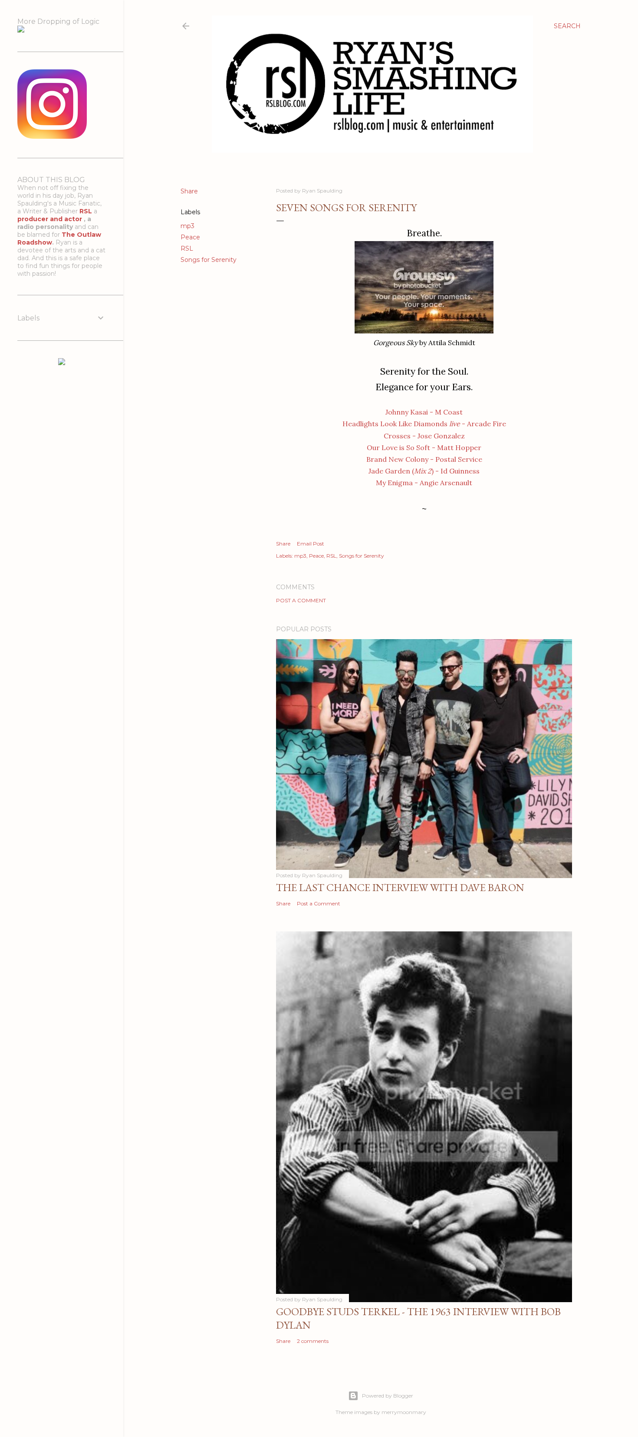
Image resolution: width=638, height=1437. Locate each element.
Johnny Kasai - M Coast (424, 412)
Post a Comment (301, 600)
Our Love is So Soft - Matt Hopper (424, 447)
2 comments (313, 1341)
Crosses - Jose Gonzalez (424, 435)
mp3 (187, 226)
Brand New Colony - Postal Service (424, 459)
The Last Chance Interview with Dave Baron (400, 887)
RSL (187, 248)
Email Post (310, 543)
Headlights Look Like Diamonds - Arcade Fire (424, 423)
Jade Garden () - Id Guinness (424, 471)
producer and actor (50, 219)
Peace (190, 237)
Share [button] (189, 191)
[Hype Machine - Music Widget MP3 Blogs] (61, 363)
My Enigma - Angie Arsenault (424, 482)
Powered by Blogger (387, 1395)
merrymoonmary (403, 1412)
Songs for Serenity (209, 260)
